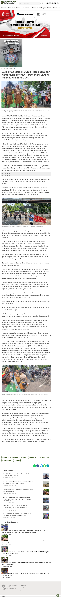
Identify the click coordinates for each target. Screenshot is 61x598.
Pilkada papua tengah (39, 8)
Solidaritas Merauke (7, 460)
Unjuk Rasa (17, 460)
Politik (49, 8)
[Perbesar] (26, 108)
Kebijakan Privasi (24, 588)
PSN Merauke (32, 457)
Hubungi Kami (23, 587)
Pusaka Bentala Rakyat (43, 457)
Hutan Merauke (23, 457)
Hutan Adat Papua (13, 457)
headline (4, 457)
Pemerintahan (26, 8)
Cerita (18, 8)
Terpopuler (11, 8)
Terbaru (3, 8)
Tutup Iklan (3, 596)
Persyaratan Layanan (24, 590)
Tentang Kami (23, 585)
